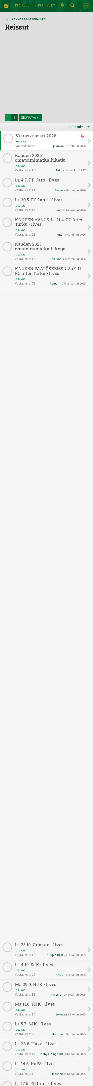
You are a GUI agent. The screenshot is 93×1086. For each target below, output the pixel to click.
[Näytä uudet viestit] (62, 6)
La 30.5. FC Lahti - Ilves (38, 200)
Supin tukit (56, 955)
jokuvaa (20, 141)
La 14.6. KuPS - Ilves (35, 1063)
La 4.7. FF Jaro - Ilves (37, 180)
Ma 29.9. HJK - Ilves (35, 984)
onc (58, 210)
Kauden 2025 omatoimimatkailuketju (40, 246)
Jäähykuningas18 (51, 1054)
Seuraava (28, 117)
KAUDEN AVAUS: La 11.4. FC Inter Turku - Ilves (49, 222)
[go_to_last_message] (89, 141)
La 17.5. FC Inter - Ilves (38, 1083)
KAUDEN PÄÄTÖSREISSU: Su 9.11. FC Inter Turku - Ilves (48, 271)
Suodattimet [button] (77, 126)
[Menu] (86, 6)
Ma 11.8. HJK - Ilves (35, 1004)
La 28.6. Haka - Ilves (36, 1044)
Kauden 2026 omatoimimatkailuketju (40, 157)
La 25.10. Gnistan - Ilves (39, 944)
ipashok (57, 1074)
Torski (59, 190)
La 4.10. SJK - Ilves (34, 964)
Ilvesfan (58, 994)
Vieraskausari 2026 (35, 136)
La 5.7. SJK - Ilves (33, 1024)
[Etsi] (72, 6)
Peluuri (60, 170)
